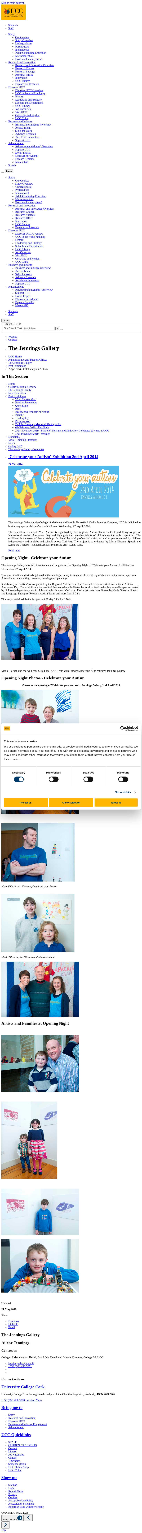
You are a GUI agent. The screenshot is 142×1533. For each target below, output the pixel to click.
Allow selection (71, 802)
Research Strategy (25, 71)
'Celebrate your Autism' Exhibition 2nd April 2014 (53, 456)
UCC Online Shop (18, 1467)
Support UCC (22, 140)
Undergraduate (23, 43)
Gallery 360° (15, 446)
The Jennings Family (19, 389)
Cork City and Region (27, 115)
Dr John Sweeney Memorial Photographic (38, 424)
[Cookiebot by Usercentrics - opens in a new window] (123, 728)
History (19, 96)
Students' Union (17, 1463)
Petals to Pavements (26, 402)
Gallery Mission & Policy (22, 386)
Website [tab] (12, 336)
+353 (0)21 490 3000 (13, 1400)
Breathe (19, 414)
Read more (14, 550)
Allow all (116, 802)
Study (11, 1414)
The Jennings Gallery (20, 362)
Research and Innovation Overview (34, 65)
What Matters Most (25, 399)
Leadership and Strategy (28, 99)
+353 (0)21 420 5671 (20, 1366)
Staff (11, 28)
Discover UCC (16, 1421)
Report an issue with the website (26, 1506)
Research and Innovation (22, 1418)
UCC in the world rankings (30, 93)
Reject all (26, 802)
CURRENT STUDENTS (22, 1445)
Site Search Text (13, 328)
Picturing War (22, 421)
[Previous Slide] (28, 1517)
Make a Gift (21, 162)
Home (11, 383)
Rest (17, 408)
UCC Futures (22, 80)
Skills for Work (23, 130)
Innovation (21, 77)
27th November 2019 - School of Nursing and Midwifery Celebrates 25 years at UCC (62, 430)
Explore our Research (27, 84)
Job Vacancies (23, 108)
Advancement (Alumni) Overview (34, 146)
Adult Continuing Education (30, 52)
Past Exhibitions (17, 365)
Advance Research (25, 133)
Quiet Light (21, 405)
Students (13, 25)
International (22, 49)
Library (12, 1451)
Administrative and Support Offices (27, 359)
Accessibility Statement (21, 1503)
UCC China (21, 118)
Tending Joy (22, 418)
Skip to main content (12, 2)
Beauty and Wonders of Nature (32, 411)
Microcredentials (24, 55)
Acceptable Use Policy (20, 1500)
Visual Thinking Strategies (22, 439)
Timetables (14, 1460)
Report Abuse (15, 1491)
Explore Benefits (24, 158)
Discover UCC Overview (29, 90)
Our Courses (22, 37)
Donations (14, 436)
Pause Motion (10, 1519)
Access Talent (22, 127)
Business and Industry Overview (33, 124)
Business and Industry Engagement (27, 1424)
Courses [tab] (12, 339)
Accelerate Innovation (27, 137)
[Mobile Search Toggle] (2, 172)
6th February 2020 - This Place (32, 427)
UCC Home (15, 356)
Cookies (12, 1497)
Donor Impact (22, 152)
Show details (123, 792)
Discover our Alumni (26, 155)
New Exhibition (17, 393)
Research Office (24, 74)
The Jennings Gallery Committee (26, 449)
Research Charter (24, 68)
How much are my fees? (28, 59)
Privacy (12, 1494)
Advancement (16, 1427)
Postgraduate (22, 46)
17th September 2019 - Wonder (32, 433)
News (11, 443)
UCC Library (22, 105)
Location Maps (33, 1400)
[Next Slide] (5, 1524)
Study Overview (24, 40)
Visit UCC (21, 112)
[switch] (54, 779)
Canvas (12, 1457)
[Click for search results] (61, 329)
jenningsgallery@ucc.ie (21, 1363)
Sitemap (12, 1484)
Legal (11, 1488)
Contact (12, 1448)
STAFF (12, 1442)
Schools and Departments (29, 102)
